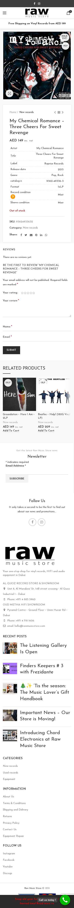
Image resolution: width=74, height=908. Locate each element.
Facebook (8, 860)
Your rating (10, 292)
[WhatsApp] (46, 235)
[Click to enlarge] (9, 93)
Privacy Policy (11, 823)
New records (26, 112)
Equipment (9, 779)
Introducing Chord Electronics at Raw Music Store (40, 739)
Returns (7, 816)
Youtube (8, 866)
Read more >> (45, 903)
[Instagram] (39, 3)
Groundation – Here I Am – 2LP (19, 416)
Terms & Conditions (14, 803)
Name (7, 326)
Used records (10, 772)
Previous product (55, 112)
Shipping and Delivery (15, 809)
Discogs (7, 873)
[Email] (31, 235)
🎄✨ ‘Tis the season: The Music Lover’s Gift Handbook (44, 692)
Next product (63, 112)
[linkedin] (41, 235)
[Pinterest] (36, 235)
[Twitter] (25, 235)
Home (12, 112)
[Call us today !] (65, 900)
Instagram (9, 853)
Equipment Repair (13, 836)
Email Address (16, 465)
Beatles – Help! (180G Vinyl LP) (54, 416)
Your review (11, 300)
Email (7, 336)
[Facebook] (34, 3)
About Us (8, 796)
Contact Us (10, 829)
